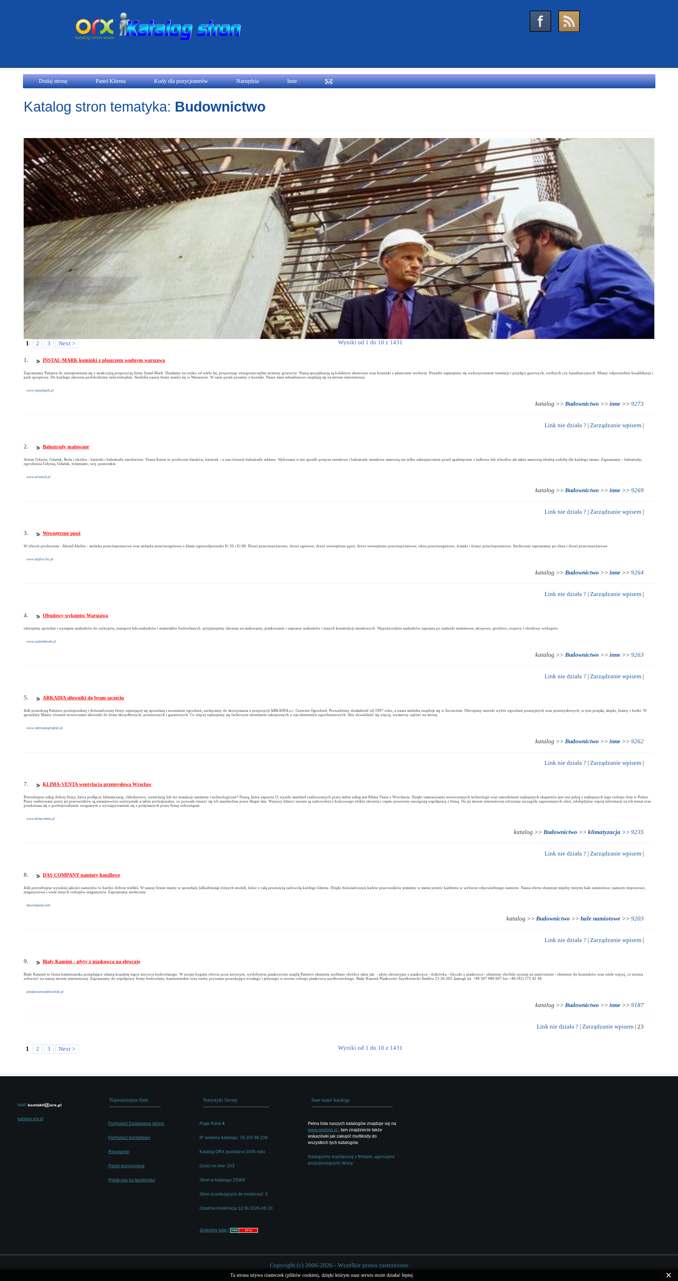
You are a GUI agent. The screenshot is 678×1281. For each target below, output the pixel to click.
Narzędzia (247, 81)
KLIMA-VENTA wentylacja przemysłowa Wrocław (97, 784)
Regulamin (119, 1151)
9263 (637, 654)
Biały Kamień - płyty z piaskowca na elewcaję (91, 961)
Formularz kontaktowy (129, 1137)
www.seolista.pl (323, 1129)
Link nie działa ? (565, 425)
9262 (637, 741)
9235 (637, 832)
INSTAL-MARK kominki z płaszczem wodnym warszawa (104, 360)
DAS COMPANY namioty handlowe (81, 875)
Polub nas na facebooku (131, 1180)
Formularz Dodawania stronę (136, 1123)
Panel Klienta (111, 81)
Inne (292, 81)
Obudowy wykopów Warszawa (75, 615)
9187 (637, 1005)
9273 (637, 403)
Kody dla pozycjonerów (181, 81)
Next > (67, 343)
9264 (637, 572)
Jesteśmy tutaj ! (214, 1230)
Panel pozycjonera (126, 1165)
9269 (637, 490)
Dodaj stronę (53, 81)
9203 (637, 918)
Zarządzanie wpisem (615, 425)
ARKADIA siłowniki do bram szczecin (83, 698)
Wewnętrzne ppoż (62, 533)
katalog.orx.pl (30, 1118)
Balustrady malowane (66, 446)
